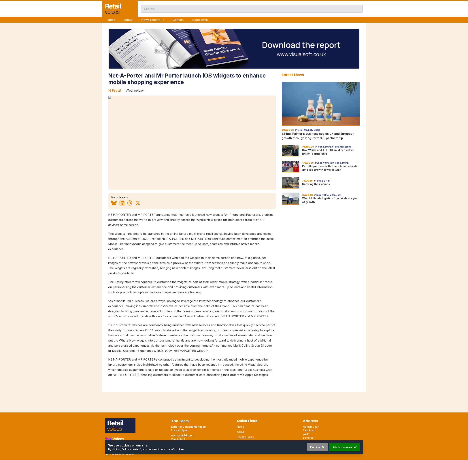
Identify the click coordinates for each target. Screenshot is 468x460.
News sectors (150, 20)
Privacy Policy (245, 436)
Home (111, 20)
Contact (178, 20)
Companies (200, 20)
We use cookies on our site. (128, 445)
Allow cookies (342, 447)
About (128, 20)
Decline (315, 447)
